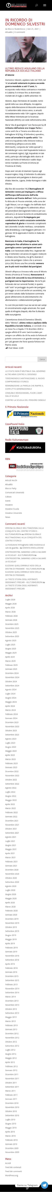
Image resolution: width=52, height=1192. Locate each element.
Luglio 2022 (10, 792)
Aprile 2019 (10, 943)
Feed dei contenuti (13, 1167)
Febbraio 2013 (11, 1025)
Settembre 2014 (12, 992)
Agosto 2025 (10, 640)
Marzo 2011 (10, 1090)
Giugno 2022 (10, 796)
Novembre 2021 (12, 824)
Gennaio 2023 (11, 767)
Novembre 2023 (12, 726)
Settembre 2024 (12, 685)
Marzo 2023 (10, 759)
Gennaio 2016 (11, 972)
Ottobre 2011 (11, 1082)
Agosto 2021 (10, 837)
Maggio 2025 (11, 652)
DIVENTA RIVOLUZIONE (33, 548)
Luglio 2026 (10, 599)
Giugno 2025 (10, 648)
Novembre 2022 (12, 775)
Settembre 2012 (12, 1046)
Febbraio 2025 (11, 665)
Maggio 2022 (11, 800)
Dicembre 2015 (11, 976)
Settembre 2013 (12, 1013)
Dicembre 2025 (11, 624)
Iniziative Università (13, 513)
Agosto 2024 (10, 689)
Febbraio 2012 (11, 1066)
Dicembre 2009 (11, 1148)
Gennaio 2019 (11, 951)
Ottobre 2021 (11, 828)
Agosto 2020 (10, 886)
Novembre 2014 (12, 988)
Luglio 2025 (10, 644)
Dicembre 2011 (11, 1074)
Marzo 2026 (10, 611)
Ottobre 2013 (11, 1009)
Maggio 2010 (11, 1127)
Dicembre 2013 (11, 1000)
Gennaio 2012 (11, 1070)
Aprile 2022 (10, 804)
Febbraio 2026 (11, 616)
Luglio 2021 (10, 841)
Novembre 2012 (12, 1037)
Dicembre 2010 (11, 1103)
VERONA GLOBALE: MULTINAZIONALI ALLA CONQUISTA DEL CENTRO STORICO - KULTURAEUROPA (24, 531)
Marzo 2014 (10, 996)
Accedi (8, 1163)
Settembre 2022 (12, 784)
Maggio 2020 (11, 898)
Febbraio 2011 (11, 1095)
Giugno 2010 (10, 1123)
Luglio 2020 (10, 890)
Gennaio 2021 (11, 865)
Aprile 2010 (10, 1131)
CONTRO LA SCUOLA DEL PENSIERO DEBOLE (25, 400)
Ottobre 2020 (11, 878)
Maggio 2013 (11, 1017)
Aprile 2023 (10, 755)
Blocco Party (10, 488)
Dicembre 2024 (11, 673)
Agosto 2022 (10, 788)
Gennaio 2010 (11, 1144)
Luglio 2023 (10, 743)
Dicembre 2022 (11, 771)
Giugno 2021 (10, 845)
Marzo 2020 (10, 906)
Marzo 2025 (10, 661)
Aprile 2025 (10, 657)
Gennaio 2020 (11, 914)
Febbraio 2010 (11, 1140)
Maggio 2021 (11, 849)
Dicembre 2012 (11, 1033)
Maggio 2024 (11, 702)
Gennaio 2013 (11, 1029)
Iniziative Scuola (12, 509)
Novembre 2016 (12, 955)
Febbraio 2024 (11, 714)
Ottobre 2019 (11, 927)
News (7, 517)
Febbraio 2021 (11, 861)
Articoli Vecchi (11, 480)
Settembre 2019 (12, 931)
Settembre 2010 (12, 1115)
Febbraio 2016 (11, 968)
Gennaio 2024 (11, 718)
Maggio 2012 (11, 1058)
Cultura (8, 496)
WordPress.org (11, 1175)
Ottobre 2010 (11, 1111)
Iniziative (9, 504)
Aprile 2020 (10, 902)
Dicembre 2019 (11, 919)
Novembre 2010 (12, 1107)
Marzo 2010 (10, 1136)
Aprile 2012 (10, 1062)
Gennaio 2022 (11, 816)
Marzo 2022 (10, 808)
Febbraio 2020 (11, 910)
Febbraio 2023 (11, 763)
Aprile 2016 (10, 964)
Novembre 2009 (12, 1152)
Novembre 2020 (12, 874)
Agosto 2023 (10, 738)
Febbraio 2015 (11, 984)
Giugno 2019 (10, 935)
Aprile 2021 (10, 853)
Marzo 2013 (10, 1021)
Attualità (8, 32)
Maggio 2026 (11, 603)
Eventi (7, 500)
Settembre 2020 (12, 882)
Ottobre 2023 (11, 730)
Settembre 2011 (12, 1087)
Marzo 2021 (10, 857)
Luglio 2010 (10, 1119)
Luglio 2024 (10, 693)
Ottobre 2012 (11, 1041)
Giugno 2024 (10, 698)
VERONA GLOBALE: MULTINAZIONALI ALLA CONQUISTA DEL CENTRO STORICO (23, 537)
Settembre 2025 (12, 636)
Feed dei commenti (13, 1171)
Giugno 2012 (10, 1054)
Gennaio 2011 (11, 1099)
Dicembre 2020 (11, 869)
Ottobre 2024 (11, 681)
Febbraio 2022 (11, 812)
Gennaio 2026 (11, 620)
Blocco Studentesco (16, 29)
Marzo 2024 (10, 710)
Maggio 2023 (11, 751)
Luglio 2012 (10, 1050)
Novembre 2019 (12, 923)
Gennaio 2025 (11, 669)
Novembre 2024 (12, 677)
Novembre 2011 (12, 1078)
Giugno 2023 (10, 747)
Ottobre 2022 (11, 779)
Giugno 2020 (10, 894)
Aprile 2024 (10, 706)
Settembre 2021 (12, 833)
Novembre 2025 (12, 628)
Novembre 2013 (12, 1005)
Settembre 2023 (12, 734)
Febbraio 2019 (11, 947)
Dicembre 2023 (11, 722)
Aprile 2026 (10, 607)
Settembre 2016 (12, 960)
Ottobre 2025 (11, 632)
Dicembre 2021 (11, 820)
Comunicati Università (14, 492)
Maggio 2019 (11, 939)
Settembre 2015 (12, 980)
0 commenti (20, 32)
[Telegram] (44, 1185)
